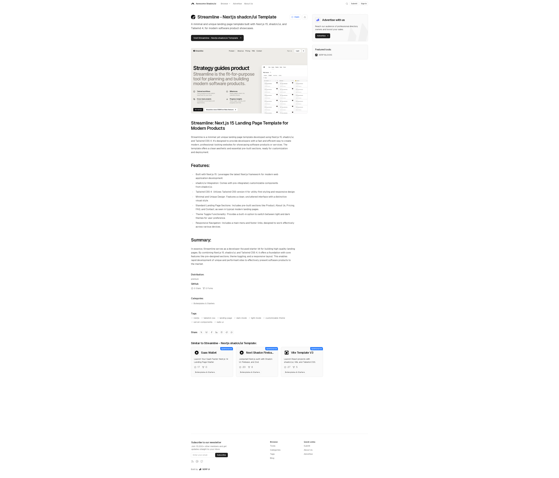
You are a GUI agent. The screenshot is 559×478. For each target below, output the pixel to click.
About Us (248, 3)
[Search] (347, 4)
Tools (272, 446)
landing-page (226, 318)
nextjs (196, 318)
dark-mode (241, 318)
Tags (272, 454)
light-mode (256, 318)
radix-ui (220, 322)
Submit (307, 446)
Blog (272, 458)
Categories (275, 450)
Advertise (237, 3)
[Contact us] (197, 461)
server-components (203, 322)
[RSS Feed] (192, 461)
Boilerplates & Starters (204, 303)
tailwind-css (209, 318)
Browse (224, 3)
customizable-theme (275, 318)
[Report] (304, 17)
